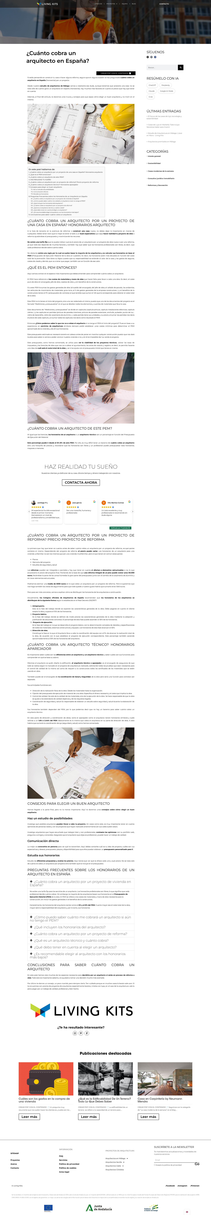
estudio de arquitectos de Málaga (54, 86)
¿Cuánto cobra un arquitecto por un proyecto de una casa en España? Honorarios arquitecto (66, 172)
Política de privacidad (69, 1164)
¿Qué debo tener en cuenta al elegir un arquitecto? (50, 210)
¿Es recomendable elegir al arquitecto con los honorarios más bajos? (56, 212)
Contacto (15, 1168)
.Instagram (182, 1186)
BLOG (134, 4)
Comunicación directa (40, 192)
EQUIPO (124, 4)
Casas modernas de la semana (161, 171)
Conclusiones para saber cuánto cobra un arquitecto (51, 215)
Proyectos (15, 1160)
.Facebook (170, 1186)
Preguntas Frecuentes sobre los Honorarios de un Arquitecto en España (58, 196)
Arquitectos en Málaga (115, 1158)
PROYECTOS (110, 4)
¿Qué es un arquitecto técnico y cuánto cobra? (49, 208)
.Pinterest (194, 1186)
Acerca (14, 1164)
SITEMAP (15, 1153)
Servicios (63, 1160)
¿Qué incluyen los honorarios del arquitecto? (48, 203)
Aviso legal (64, 1172)
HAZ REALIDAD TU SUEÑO (40, 179)
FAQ (61, 1156)
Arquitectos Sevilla (114, 1162)
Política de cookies (67, 1168)
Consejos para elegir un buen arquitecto (46, 187)
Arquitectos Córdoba (115, 1170)
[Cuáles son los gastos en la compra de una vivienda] (46, 1079)
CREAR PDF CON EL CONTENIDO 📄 (116, 73)
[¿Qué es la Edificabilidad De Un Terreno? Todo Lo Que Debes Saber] (105, 1079)
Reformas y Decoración (158, 185)
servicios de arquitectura (52, 326)
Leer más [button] (105, 521)
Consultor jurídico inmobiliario (161, 178)
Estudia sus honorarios (40, 194)
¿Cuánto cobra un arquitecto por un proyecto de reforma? (53, 205)
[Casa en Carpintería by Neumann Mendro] (165, 1079)
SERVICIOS (98, 4)
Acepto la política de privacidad (169, 1165)
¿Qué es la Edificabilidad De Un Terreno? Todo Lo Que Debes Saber (104, 1100)
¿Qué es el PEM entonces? (40, 174)
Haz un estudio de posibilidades (43, 189)
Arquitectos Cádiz (113, 1166)
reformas (35, 570)
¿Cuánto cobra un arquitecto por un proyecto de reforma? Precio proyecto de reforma (64, 182)
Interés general (154, 156)
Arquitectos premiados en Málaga (162, 142)
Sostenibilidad (154, 163)
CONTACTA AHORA (81, 482)
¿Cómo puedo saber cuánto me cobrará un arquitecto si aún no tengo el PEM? (59, 201)
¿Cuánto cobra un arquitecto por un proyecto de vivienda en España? (56, 198)
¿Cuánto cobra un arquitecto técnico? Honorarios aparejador (54, 185)
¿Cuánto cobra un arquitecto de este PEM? (47, 177)
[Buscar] (180, 67)
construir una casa (81, 231)
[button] (132, 511)
